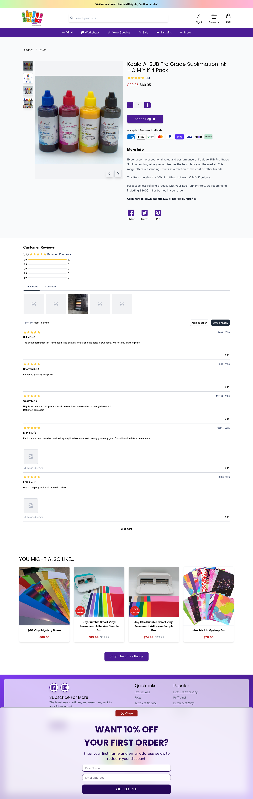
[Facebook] (54, 687)
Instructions (142, 692)
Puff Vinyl (179, 697)
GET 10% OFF (126, 789)
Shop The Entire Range (126, 656)
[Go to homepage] (32, 18)
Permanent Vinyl (183, 703)
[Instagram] (65, 687)
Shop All (28, 49)
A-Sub (42, 49)
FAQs (138, 697)
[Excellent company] (56, 304)
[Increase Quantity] (147, 105)
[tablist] (126, 286)
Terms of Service (146, 703)
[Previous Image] (109, 173)
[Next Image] (118, 173)
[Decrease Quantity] (130, 105)
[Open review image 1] (31, 456)
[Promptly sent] (34, 304)
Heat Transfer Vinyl (185, 692)
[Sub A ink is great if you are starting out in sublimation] (78, 304)
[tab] (32, 286)
